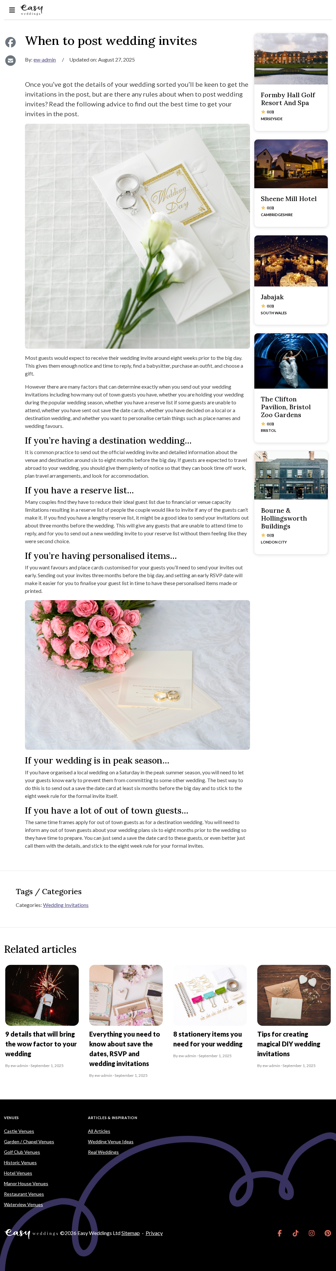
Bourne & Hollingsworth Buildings (284, 518)
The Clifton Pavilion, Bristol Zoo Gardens (286, 407)
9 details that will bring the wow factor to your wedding (41, 1044)
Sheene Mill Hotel (289, 198)
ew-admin (44, 59)
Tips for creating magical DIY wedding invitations (288, 1044)
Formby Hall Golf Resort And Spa (288, 99)
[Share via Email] (10, 60)
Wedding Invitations (66, 905)
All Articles (99, 1131)
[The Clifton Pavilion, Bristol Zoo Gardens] (291, 360)
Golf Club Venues (22, 1152)
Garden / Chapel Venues (29, 1141)
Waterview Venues (23, 1204)
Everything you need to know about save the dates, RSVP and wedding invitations (124, 1048)
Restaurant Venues (24, 1194)
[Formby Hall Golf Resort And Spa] (291, 58)
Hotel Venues (18, 1173)
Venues (11, 1117)
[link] (280, 1233)
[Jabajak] (291, 260)
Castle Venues (19, 1131)
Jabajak (272, 297)
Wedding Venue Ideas (111, 1141)
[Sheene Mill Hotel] (291, 163)
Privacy (154, 1233)
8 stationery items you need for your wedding (207, 1039)
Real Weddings (103, 1152)
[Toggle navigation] (12, 10)
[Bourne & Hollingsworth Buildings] (291, 475)
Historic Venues (20, 1162)
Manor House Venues (26, 1183)
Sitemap (130, 1233)
